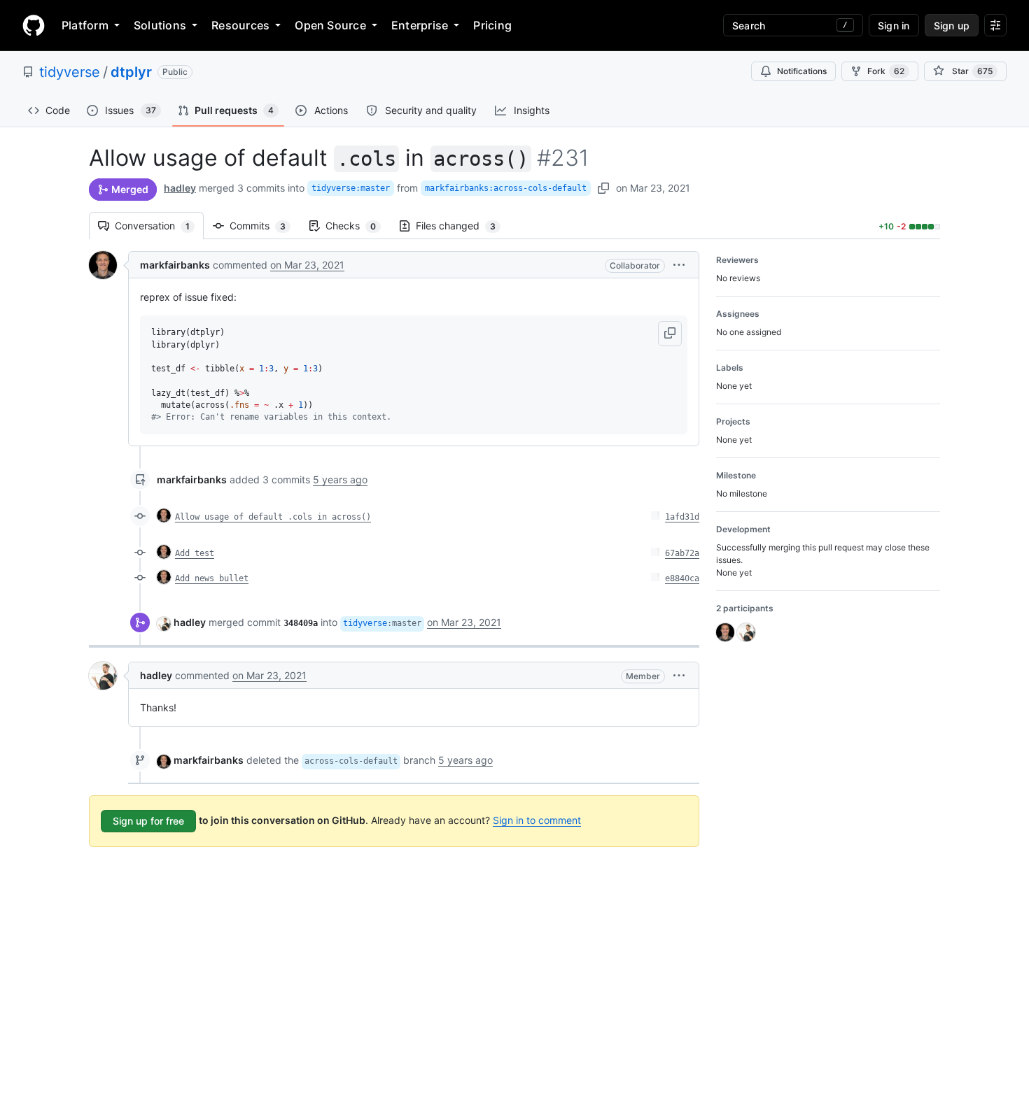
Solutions (160, 25)
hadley (180, 188)
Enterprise (419, 25)
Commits (265, 226)
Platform (85, 25)
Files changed (463, 226)
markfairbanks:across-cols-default (506, 188)
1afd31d (682, 517)
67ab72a (682, 553)
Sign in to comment (537, 820)
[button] (679, 265)
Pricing (492, 25)
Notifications (802, 71)
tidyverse (69, 72)
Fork (885, 71)
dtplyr (131, 72)
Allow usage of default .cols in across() (273, 517)
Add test (194, 553)
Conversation (159, 226)
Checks (358, 226)
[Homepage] (33, 25)
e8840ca (682, 578)
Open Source (330, 25)
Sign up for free (148, 821)
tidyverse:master (351, 188)
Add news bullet (211, 578)
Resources (240, 25)
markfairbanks (175, 265)
